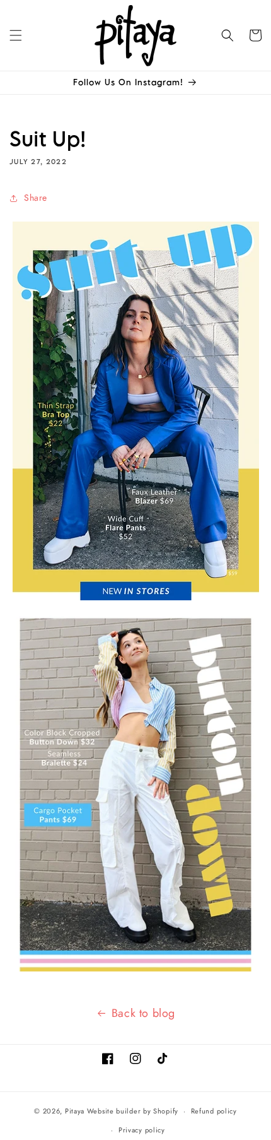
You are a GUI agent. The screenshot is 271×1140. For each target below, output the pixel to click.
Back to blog (143, 1013)
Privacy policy (141, 1130)
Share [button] (35, 197)
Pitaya (74, 1111)
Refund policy (214, 1111)
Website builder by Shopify (132, 1111)
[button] (16, 35)
